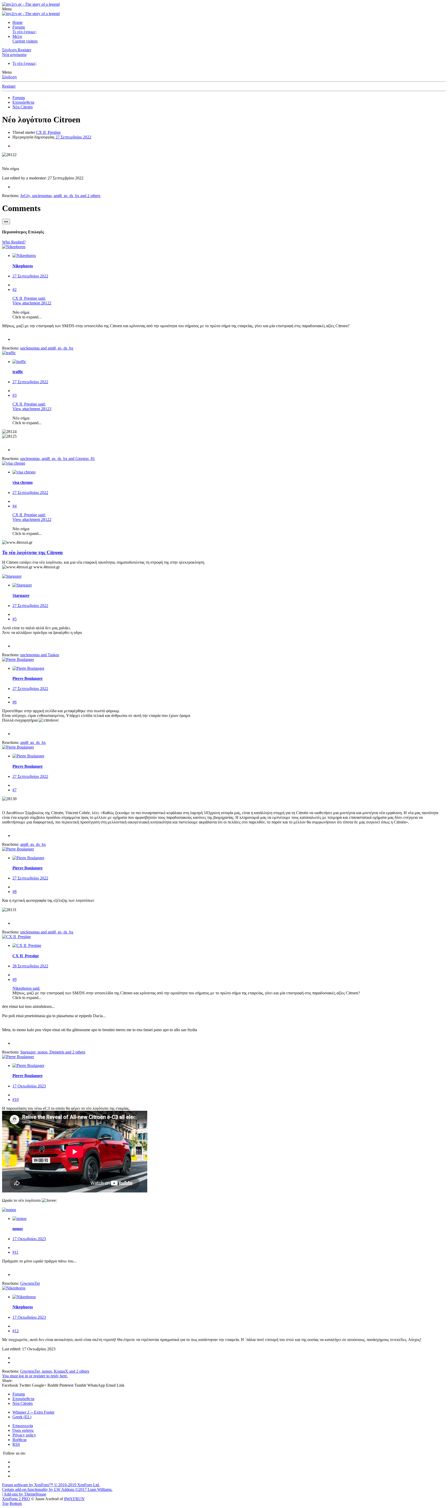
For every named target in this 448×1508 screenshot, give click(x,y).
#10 (15, 1099)
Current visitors (25, 41)
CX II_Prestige (48, 132)
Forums (18, 27)
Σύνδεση (9, 77)
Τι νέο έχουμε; (24, 32)
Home (17, 22)
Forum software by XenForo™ (51, 1485)
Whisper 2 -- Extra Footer (33, 1412)
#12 (15, 1331)
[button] (7, 9)
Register (9, 86)
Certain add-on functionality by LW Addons (57, 1489)
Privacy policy (24, 1435)
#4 (14, 506)
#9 (14, 979)
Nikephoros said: (26, 988)
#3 (14, 395)
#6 (14, 702)
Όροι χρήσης (23, 1430)
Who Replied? (14, 242)
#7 (14, 790)
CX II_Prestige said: (29, 298)
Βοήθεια (19, 1439)
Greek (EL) (21, 1417)
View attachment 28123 (31, 409)
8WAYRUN (74, 1499)
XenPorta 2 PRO (16, 1499)
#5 (14, 619)
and (46, 348)
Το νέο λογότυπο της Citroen (32, 552)
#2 (14, 289)
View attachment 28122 (31, 303)
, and (57, 458)
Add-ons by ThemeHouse (25, 1494)
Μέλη (17, 36)
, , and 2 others (60, 195)
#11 (15, 1252)
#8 (14, 891)
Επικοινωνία (22, 1425)
